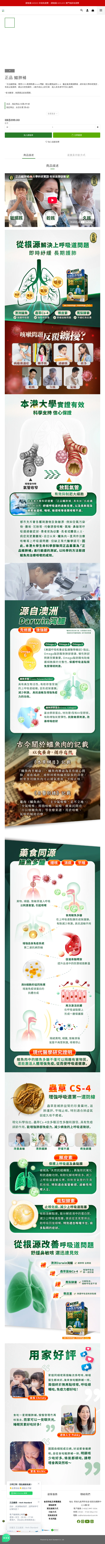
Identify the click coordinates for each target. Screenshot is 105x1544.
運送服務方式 (52, 1508)
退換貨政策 (52, 1515)
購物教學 (52, 1505)
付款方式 (52, 1511)
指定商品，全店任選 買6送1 (18, 107)
